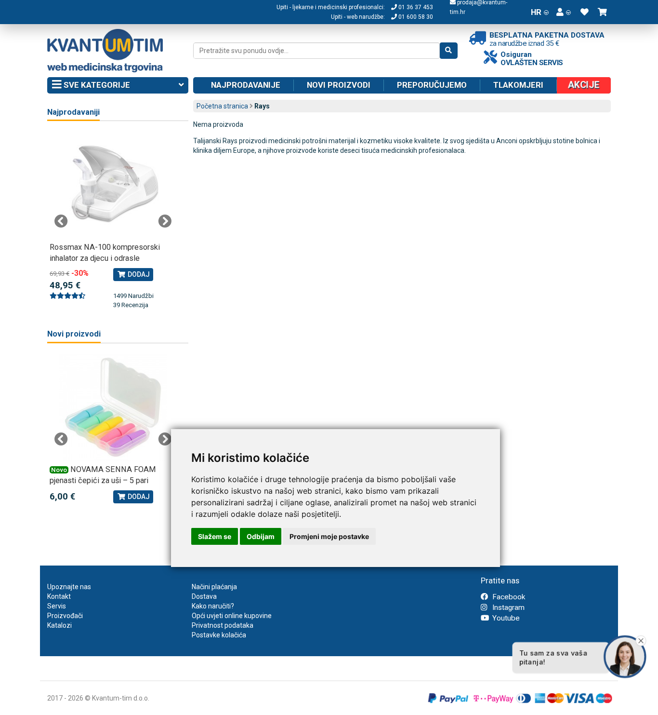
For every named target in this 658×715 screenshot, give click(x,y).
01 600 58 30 (415, 16)
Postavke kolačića (219, 635)
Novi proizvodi (338, 85)
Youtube (505, 618)
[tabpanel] (113, 220)
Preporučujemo (432, 85)
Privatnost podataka (222, 625)
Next (164, 221)
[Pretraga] (449, 50)
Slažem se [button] (214, 536)
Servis (56, 606)
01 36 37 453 (415, 7)
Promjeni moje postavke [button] (329, 536)
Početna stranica (222, 106)
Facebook (507, 597)
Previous (61, 221)
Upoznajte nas (69, 587)
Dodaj (138, 274)
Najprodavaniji (73, 112)
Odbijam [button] (261, 536)
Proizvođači (65, 616)
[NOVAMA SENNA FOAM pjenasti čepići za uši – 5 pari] (113, 407)
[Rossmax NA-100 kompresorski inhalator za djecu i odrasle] (113, 185)
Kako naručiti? (213, 606)
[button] (564, 12)
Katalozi (59, 625)
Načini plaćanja (214, 587)
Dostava (204, 596)
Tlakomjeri (518, 85)
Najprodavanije (245, 85)
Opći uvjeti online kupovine (232, 616)
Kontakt (59, 596)
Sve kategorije (96, 85)
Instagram (507, 607)
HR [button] (536, 12)
